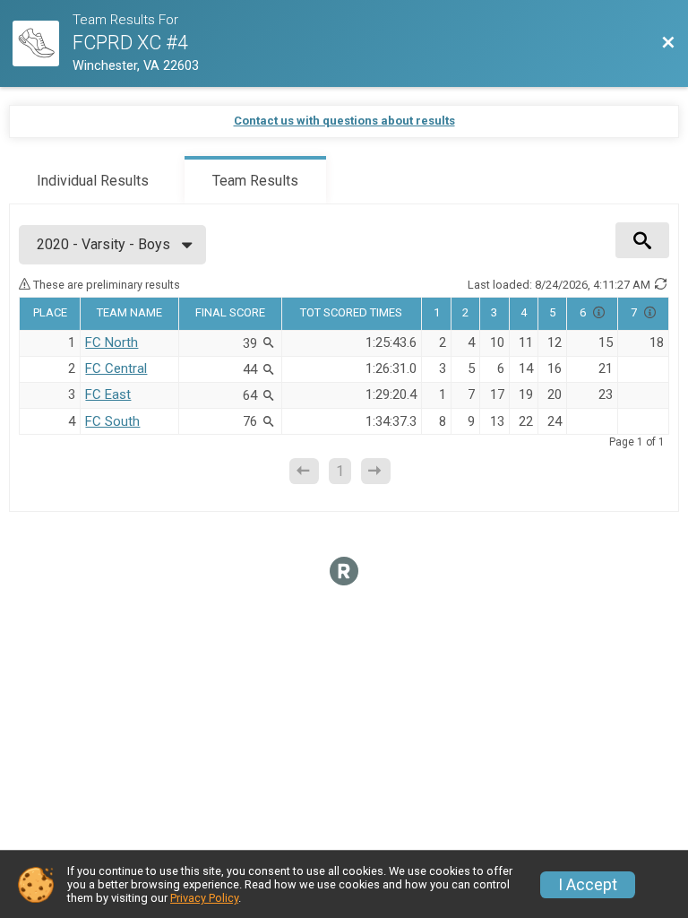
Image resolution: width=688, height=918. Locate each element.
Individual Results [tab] (93, 180)
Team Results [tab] (255, 180)
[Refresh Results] (661, 284)
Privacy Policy (204, 898)
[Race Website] (43, 44)
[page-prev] (304, 471)
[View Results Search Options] (642, 240)
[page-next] (376, 471)
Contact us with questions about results (344, 120)
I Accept (587, 885)
